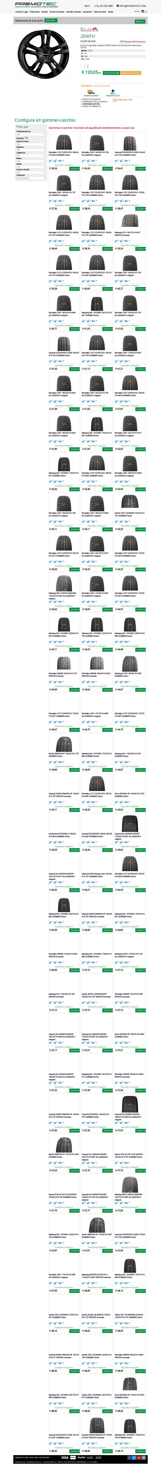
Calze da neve (100, 12)
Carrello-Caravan (73, 12)
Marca (18, 158)
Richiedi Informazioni (134, 41)
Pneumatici (35, 12)
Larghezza (20, 153)
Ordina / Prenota (110, 73)
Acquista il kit (75, 168)
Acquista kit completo (131, 73)
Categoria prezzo (23, 131)
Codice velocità (22, 169)
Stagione (20, 147)
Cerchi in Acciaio (57, 12)
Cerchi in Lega (21, 12)
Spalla (18, 164)
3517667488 (106, 6)
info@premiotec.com (133, 6)
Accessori (87, 12)
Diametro (20, 138)
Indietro (141, 21)
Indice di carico (22, 141)
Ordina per (20, 175)
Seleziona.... (51, 20)
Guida (110, 12)
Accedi (137, 11)
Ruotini (45, 12)
